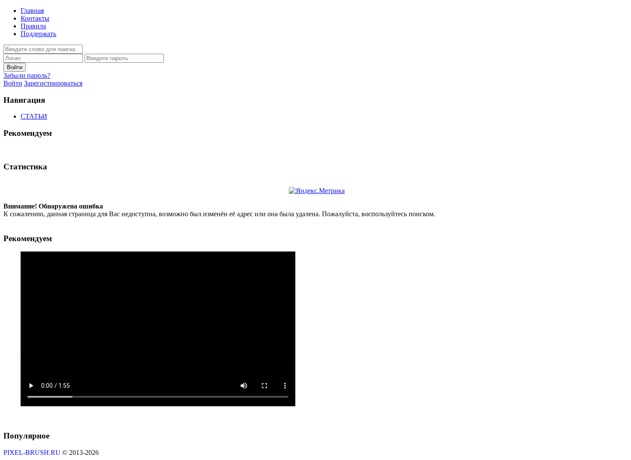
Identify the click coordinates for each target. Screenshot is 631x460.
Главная (32, 10)
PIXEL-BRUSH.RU (32, 452)
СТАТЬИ (34, 116)
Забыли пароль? (26, 75)
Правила (33, 26)
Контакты (35, 18)
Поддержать (38, 33)
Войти (12, 83)
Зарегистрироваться (53, 83)
